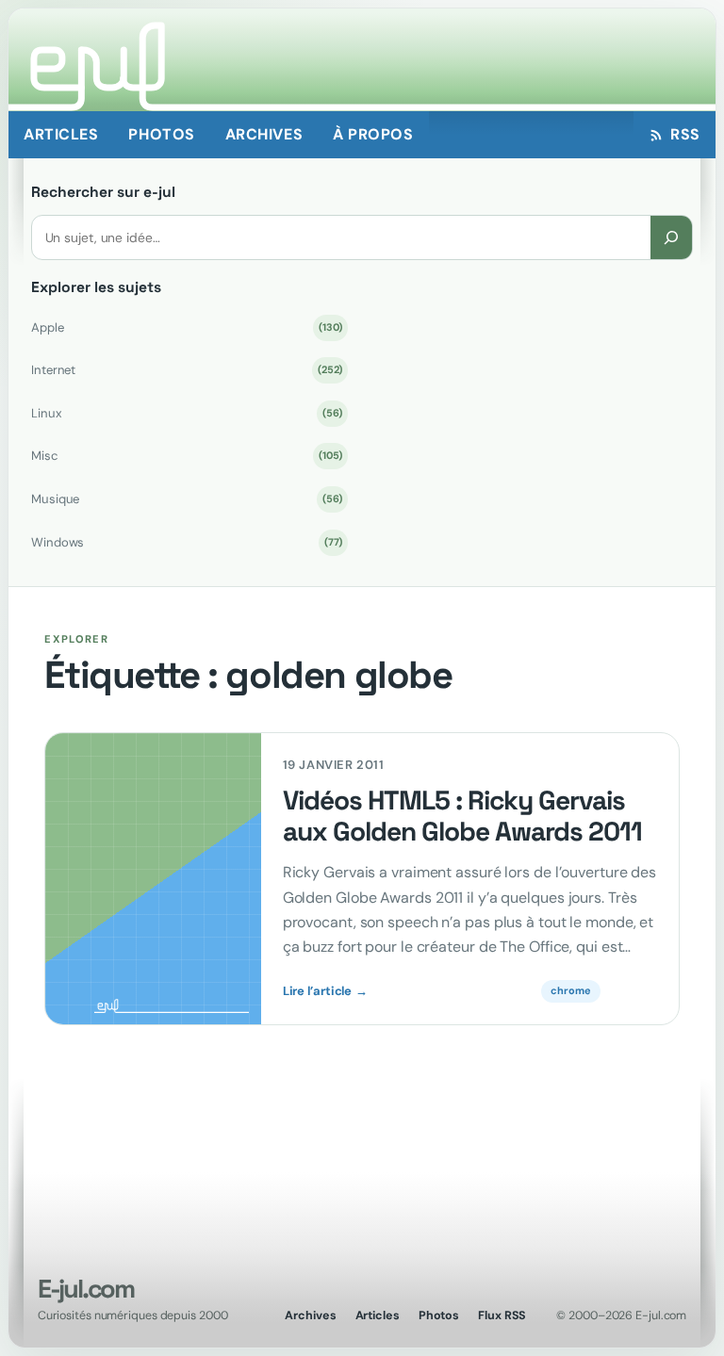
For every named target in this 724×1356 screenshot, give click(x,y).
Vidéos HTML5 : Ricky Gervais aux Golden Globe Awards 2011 (462, 816)
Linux (186, 413)
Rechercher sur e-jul (103, 192)
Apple (186, 327)
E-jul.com (86, 1288)
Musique (186, 499)
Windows (186, 542)
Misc (186, 456)
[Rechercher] (671, 237)
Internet (186, 370)
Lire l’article (325, 991)
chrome (570, 990)
